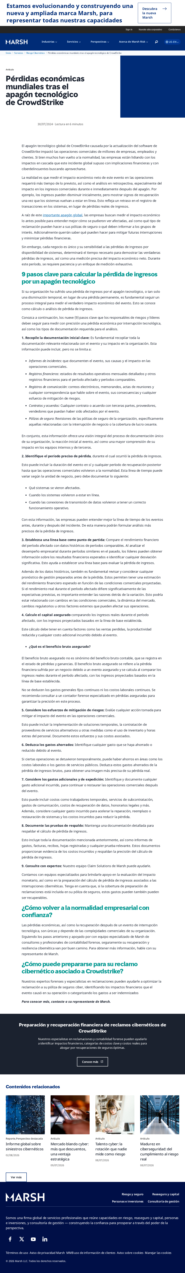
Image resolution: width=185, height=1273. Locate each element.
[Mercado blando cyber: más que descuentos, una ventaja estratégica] (70, 1114)
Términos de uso (17, 1253)
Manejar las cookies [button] (158, 1253)
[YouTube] (33, 1239)
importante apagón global (62, 215)
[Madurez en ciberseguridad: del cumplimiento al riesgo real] (159, 1114)
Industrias (48, 41)
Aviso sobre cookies (130, 1253)
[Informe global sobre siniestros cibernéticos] (25, 1114)
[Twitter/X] (21, 1239)
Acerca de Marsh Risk (132, 41)
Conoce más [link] (90, 1062)
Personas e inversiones (128, 1201)
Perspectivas (98, 41)
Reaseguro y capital (165, 1194)
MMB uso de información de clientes (90, 1253)
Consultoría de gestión (163, 1201)
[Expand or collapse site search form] (156, 42)
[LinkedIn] (44, 1239)
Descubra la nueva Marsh (149, 12)
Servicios (72, 41)
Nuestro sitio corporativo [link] (150, 29)
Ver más (16, 1177)
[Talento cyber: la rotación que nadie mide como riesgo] (114, 1114)
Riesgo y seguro (133, 1194)
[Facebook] (10, 1239)
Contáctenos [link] (175, 29)
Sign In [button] (129, 29)
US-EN (173, 41)
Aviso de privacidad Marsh (47, 1253)
